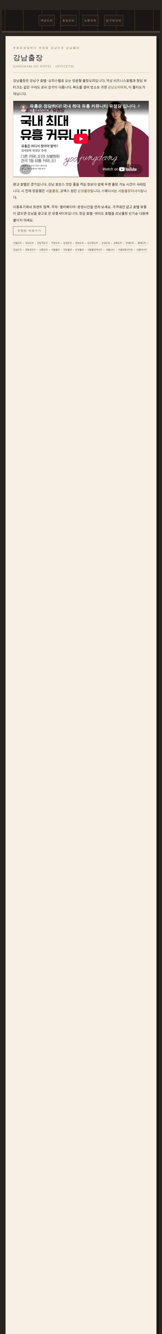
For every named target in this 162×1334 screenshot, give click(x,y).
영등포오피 (30, 249)
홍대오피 (142, 242)
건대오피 (130, 242)
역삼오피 (47, 20)
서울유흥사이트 (125, 249)
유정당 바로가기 (29, 230)
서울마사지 (141, 249)
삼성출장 (84, 190)
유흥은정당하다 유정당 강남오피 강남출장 (46, 47)
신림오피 (43, 249)
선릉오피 (117, 242)
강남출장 (67, 249)
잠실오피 (17, 249)
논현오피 (90, 20)
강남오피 (114, 87)
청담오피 (68, 20)
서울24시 (110, 249)
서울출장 (52, 190)
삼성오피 (105, 242)
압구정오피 (113, 20)
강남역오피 (42, 242)
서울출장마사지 (129, 190)
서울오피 (17, 242)
